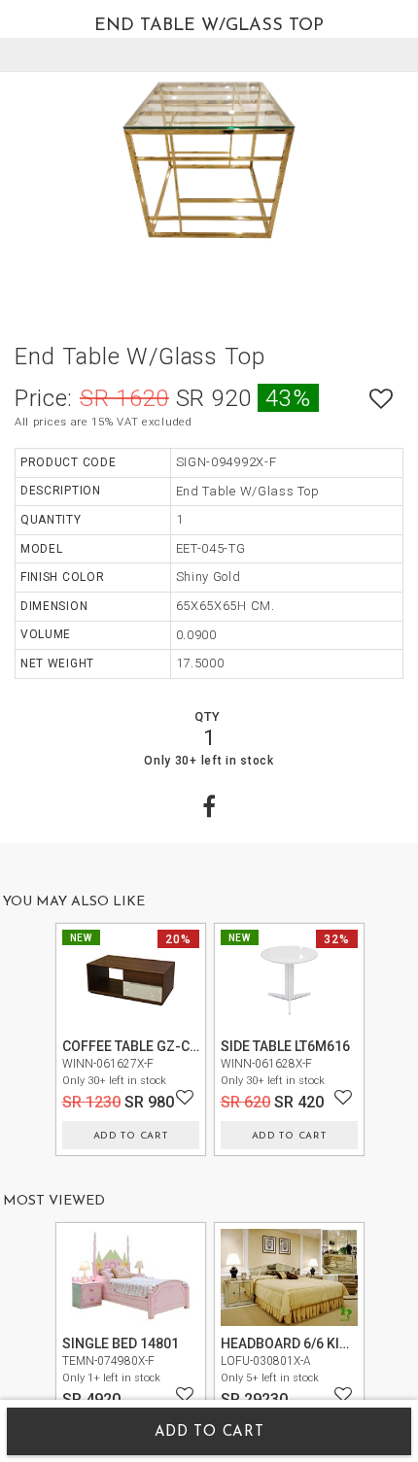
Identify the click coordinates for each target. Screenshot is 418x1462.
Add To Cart (130, 1136)
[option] (209, 161)
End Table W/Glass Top (140, 356)
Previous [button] (37, 1035)
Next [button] (382, 1035)
